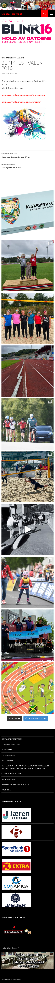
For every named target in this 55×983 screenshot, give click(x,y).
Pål (16, 73)
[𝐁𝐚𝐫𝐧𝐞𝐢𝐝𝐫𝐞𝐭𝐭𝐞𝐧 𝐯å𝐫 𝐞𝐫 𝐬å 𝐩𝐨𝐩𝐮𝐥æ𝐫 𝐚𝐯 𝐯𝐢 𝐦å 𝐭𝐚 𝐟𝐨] (27, 688)
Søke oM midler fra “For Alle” (15, 784)
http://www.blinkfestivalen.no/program (21, 101)
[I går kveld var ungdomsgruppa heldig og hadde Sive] (27, 424)
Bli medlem (6, 750)
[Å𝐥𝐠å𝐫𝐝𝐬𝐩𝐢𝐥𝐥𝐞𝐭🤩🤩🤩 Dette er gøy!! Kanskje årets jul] (27, 212)
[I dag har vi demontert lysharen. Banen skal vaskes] (27, 371)
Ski (22, 58)
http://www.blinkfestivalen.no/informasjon (23, 94)
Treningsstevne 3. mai (11, 166)
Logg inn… (6, 790)
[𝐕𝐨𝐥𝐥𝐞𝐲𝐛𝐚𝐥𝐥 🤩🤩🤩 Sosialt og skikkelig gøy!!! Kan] (27, 476)
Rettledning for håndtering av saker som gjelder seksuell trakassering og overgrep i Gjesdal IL (25, 767)
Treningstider (8, 755)
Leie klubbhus (8, 779)
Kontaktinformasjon (11, 739)
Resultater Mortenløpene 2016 (15, 155)
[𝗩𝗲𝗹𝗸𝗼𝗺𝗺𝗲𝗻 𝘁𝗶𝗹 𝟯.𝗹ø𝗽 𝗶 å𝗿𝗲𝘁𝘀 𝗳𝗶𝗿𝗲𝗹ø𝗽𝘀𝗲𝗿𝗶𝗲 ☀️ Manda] (27, 265)
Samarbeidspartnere (11, 774)
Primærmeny (51, 13)
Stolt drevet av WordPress (11, 979)
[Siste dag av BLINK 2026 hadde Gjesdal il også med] (27, 635)
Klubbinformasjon (10, 744)
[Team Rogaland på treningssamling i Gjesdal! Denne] (27, 318)
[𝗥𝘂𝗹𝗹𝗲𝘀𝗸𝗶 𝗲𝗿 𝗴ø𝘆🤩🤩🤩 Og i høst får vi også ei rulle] (27, 529)
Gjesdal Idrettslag (11, 13)
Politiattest (7, 760)
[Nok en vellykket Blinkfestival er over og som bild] (27, 582)
